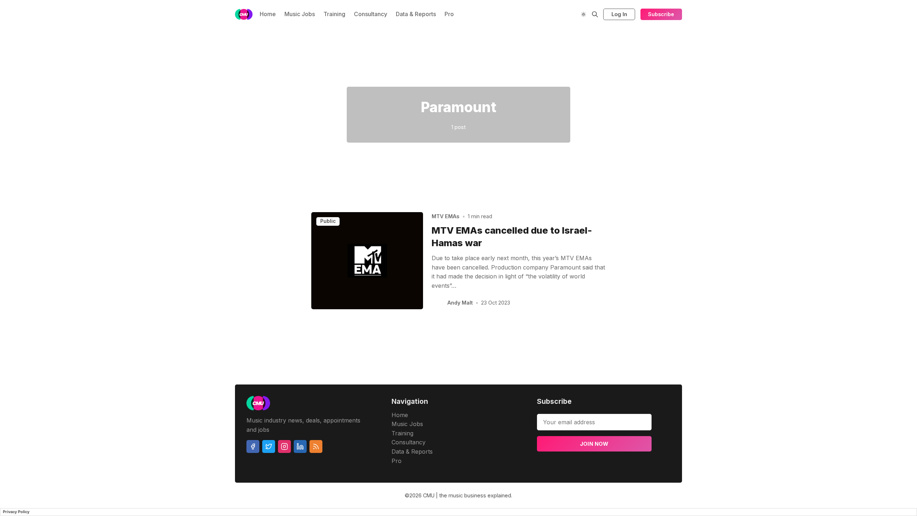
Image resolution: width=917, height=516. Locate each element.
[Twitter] (268, 446)
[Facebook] (252, 446)
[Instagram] (284, 446)
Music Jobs (299, 14)
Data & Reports (416, 14)
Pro (449, 14)
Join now (594, 444)
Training (334, 14)
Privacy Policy (16, 511)
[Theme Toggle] (583, 14)
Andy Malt (460, 303)
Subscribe (661, 14)
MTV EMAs (445, 216)
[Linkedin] (300, 446)
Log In (619, 14)
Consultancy (370, 14)
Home (268, 14)
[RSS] (315, 446)
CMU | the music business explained (467, 495)
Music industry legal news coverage (219, 58)
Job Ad (730, 58)
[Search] (595, 14)
